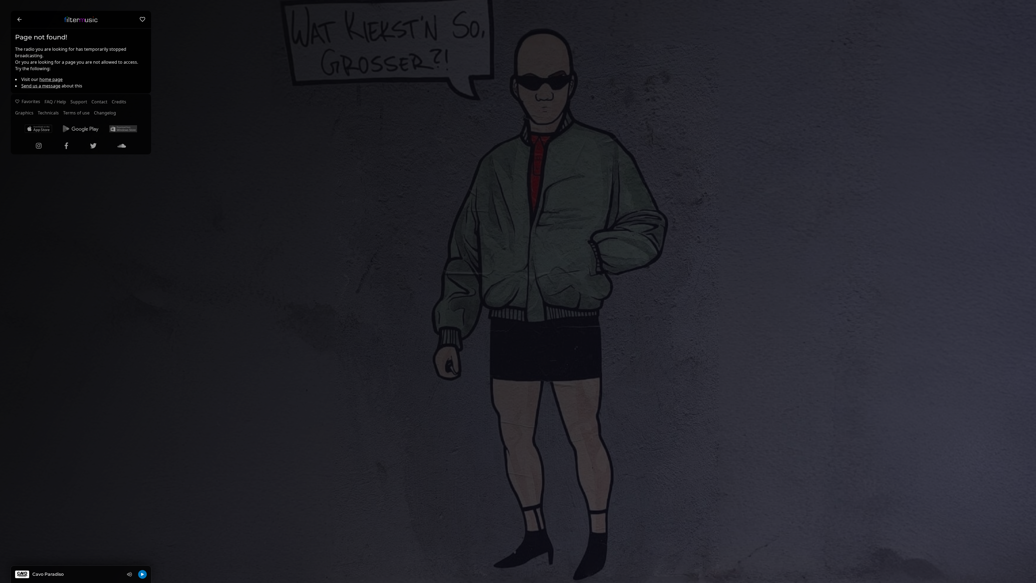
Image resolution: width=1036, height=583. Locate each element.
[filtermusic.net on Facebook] (66, 146)
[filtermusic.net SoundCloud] (121, 145)
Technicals (48, 113)
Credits (119, 102)
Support (78, 102)
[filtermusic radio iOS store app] (38, 129)
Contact (99, 102)
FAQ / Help (55, 102)
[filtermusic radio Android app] (80, 128)
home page (51, 79)
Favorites (31, 101)
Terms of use (76, 113)
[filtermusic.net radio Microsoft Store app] (123, 128)
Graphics (24, 113)
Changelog (105, 113)
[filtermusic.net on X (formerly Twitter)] (93, 146)
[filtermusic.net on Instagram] (39, 146)
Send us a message (40, 86)
